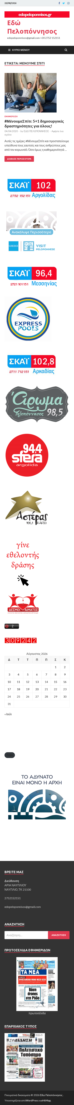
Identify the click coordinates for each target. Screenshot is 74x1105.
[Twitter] (64, 3)
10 (9, 681)
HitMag (46, 1100)
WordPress (32, 1100)
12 (27, 681)
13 (37, 681)
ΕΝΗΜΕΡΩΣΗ (11, 116)
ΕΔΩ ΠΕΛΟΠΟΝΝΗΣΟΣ (36, 131)
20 (37, 689)
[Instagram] (68, 3)
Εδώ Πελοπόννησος (32, 27)
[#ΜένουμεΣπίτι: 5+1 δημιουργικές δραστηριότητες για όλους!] (37, 94)
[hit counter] (20, 642)
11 (18, 681)
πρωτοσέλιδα (37, 1013)
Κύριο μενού (21, 49)
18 (18, 689)
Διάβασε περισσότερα (19, 159)
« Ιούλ (8, 714)
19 (27, 689)
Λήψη (10, 754)
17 (9, 689)
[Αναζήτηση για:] (37, 935)
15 (55, 681)
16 (64, 681)
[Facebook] (59, 3)
